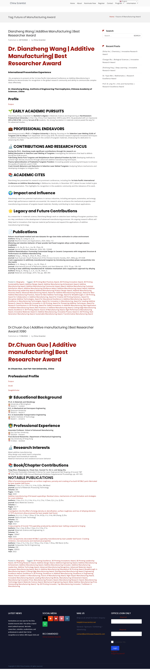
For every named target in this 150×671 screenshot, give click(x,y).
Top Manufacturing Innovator (69, 584)
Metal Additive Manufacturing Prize (83, 582)
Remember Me (120, 642)
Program (118, 3)
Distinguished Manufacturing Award (69, 571)
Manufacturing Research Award (71, 580)
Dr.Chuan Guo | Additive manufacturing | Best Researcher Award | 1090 (51, 329)
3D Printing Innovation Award (71, 282)
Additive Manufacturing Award (31, 565)
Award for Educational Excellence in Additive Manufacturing (58, 299)
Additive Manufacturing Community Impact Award (46, 286)
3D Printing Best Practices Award (46, 282)
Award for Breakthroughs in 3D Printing (79, 295)
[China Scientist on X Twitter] (45, 618)
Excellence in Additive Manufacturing (57, 573)
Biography (20, 282)
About (79, 3)
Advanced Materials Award (81, 567)
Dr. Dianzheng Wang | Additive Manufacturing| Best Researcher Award (51, 56)
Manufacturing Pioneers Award (46, 580)
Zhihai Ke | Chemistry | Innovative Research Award (120, 52)
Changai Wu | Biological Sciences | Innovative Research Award (121, 60)
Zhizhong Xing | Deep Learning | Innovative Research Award (120, 69)
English (124, 1)
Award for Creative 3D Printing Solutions (65, 297)
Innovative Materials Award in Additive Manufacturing (35, 312)
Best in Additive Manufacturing (47, 569)
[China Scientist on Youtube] (56, 618)
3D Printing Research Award (25, 563)
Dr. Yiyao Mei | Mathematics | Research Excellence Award (118, 77)
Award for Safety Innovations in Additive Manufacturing (60, 305)
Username (119, 617)
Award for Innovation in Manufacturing (57, 301)
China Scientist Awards (52, 637)
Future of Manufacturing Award (52, 310)
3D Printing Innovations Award (64, 561)
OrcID (10, 386)
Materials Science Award (33, 582)
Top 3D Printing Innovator (47, 584)
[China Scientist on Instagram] (67, 618)
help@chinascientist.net (86, 622)
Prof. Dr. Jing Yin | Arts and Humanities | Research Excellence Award (119, 85)
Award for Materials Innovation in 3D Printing (34, 303)
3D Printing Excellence (42, 561)
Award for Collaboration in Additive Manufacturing (28, 297)
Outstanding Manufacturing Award (22, 584)
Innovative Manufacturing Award (21, 578)
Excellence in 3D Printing (32, 573)
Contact (110, 3)
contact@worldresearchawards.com (91, 634)
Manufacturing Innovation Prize (20, 580)
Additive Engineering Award (66, 563)
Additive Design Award (34, 284)
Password (118, 629)
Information (131, 3)
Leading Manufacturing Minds (47, 578)
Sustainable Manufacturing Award (49, 314)
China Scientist (18, 3)
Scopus (11, 104)
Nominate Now (90, 3)
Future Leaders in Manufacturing (27, 575)
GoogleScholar (13, 390)
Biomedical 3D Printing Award (72, 569)
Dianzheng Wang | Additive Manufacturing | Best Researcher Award (44, 33)
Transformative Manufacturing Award (78, 314)
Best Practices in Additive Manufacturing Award (54, 307)
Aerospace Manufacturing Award (21, 569)
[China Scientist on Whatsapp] (45, 624)
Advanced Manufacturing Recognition (55, 567)
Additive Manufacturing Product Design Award (54, 290)
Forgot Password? (118, 653)
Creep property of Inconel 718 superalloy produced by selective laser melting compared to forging (46, 526)
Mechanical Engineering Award (56, 582)
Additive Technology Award (28, 567)
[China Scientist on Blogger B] (50, 618)
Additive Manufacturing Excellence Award (40, 288)
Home (72, 3)
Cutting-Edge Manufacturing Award (40, 571)
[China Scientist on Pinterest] (61, 618)
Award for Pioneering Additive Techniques (69, 303)
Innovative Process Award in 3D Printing (73, 312)
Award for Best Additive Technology (49, 295)
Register (101, 3)
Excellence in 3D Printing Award (26, 310)
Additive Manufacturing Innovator (57, 565)
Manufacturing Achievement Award (73, 578)
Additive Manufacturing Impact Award (72, 288)
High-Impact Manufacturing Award (80, 575)
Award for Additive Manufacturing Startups (65, 292)
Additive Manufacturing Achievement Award (61, 284)
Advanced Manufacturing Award (34, 292)
